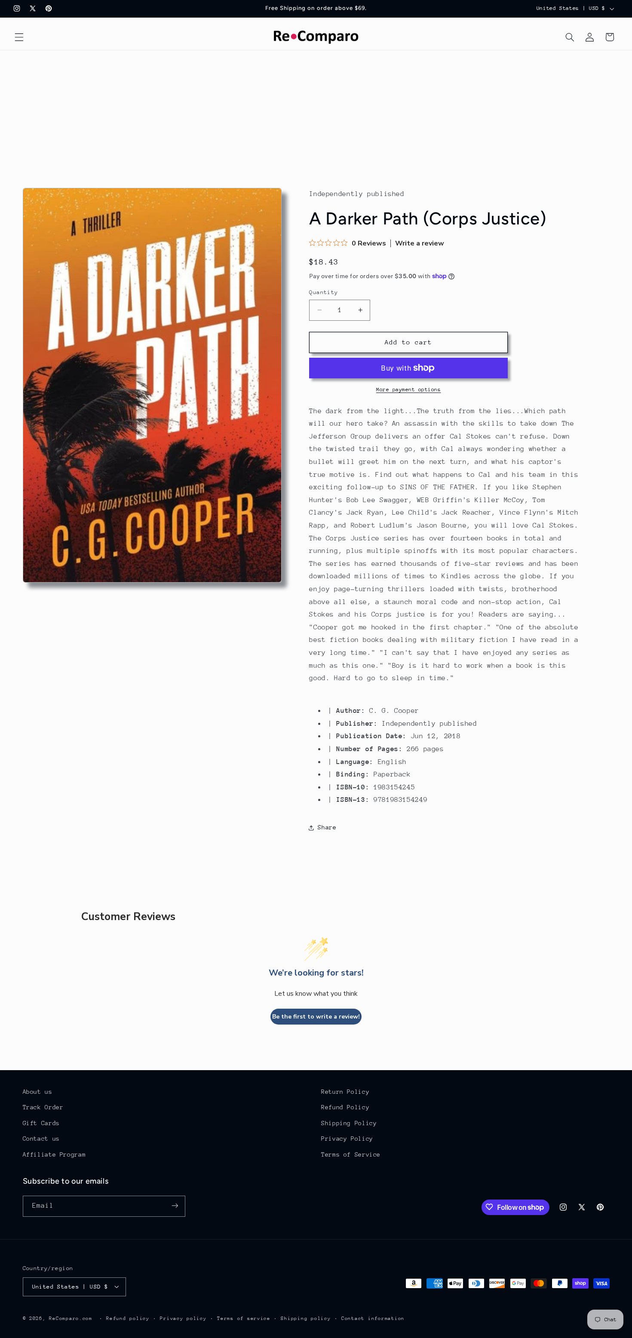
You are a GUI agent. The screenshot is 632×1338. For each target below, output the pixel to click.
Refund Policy (345, 1107)
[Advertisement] (316, 115)
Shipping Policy (349, 1123)
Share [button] (327, 827)
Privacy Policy (347, 1138)
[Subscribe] (174, 1205)
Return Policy (345, 1091)
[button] (19, 37)
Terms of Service (350, 1154)
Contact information (373, 1318)
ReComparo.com (70, 1318)
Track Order (43, 1107)
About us (37, 1091)
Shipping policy (306, 1318)
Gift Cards (41, 1123)
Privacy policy (183, 1318)
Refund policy (128, 1318)
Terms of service (243, 1318)
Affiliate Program (54, 1154)
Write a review (419, 243)
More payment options (408, 390)
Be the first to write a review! (316, 1017)
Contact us (41, 1138)
